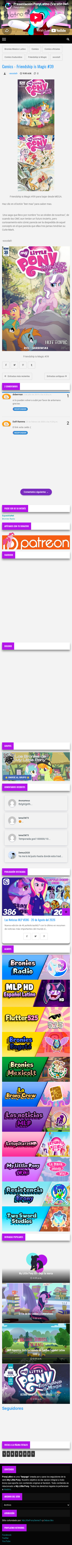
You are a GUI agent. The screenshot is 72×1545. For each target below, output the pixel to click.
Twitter (5, 1538)
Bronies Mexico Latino (15, 49)
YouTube (6, 1541)
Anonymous (24, 800)
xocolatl (56, 57)
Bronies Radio (8, 519)
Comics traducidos (13, 57)
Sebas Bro (48, 1520)
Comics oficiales (52, 49)
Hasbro (7, 1489)
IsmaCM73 (24, 818)
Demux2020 (24, 852)
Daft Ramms (19, 421)
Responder (20, 409)
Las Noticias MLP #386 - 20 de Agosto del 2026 (30, 920)
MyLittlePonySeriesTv (32, 1520)
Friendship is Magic (37, 57)
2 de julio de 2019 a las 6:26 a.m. (38, 394)
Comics (35, 49)
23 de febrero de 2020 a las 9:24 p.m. (42, 421)
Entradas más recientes (18, 376)
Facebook (6, 1535)
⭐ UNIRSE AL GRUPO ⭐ (17, 777)
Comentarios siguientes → (36, 492)
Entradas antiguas (56, 376)
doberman (18, 394)
